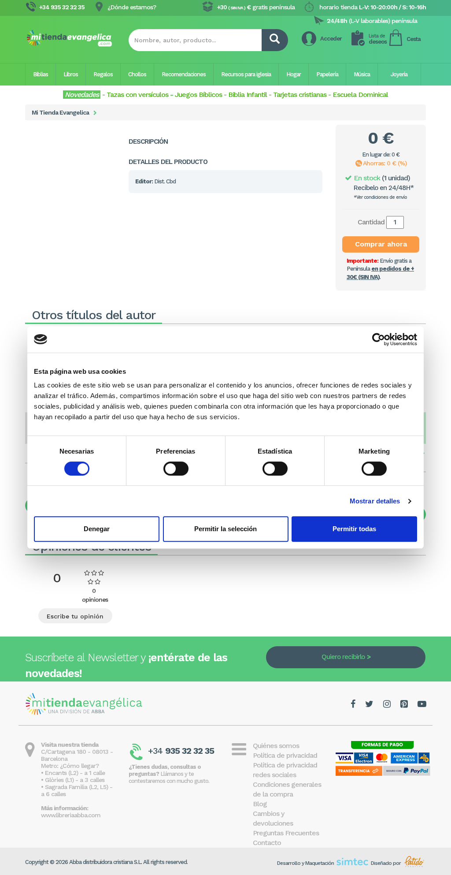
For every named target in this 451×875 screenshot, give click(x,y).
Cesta (414, 39)
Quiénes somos (276, 745)
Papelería (327, 74)
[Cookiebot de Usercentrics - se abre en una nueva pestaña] (378, 339)
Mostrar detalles (375, 501)
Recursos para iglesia (246, 74)
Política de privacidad (285, 755)
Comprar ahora (381, 244)
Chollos (137, 74)
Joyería (399, 74)
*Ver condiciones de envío (380, 197)
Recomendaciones (184, 74)
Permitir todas (354, 528)
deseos (378, 39)
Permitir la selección (225, 528)
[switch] (176, 469)
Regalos (103, 74)
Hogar (293, 74)
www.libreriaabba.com (70, 815)
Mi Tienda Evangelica (60, 112)
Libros (70, 74)
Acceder (331, 38)
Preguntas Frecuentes (286, 833)
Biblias (40, 74)
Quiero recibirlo (343, 657)
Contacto (267, 842)
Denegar (97, 528)
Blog (260, 804)
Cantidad (371, 222)
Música (362, 74)
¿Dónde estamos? (131, 7)
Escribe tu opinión (75, 616)
